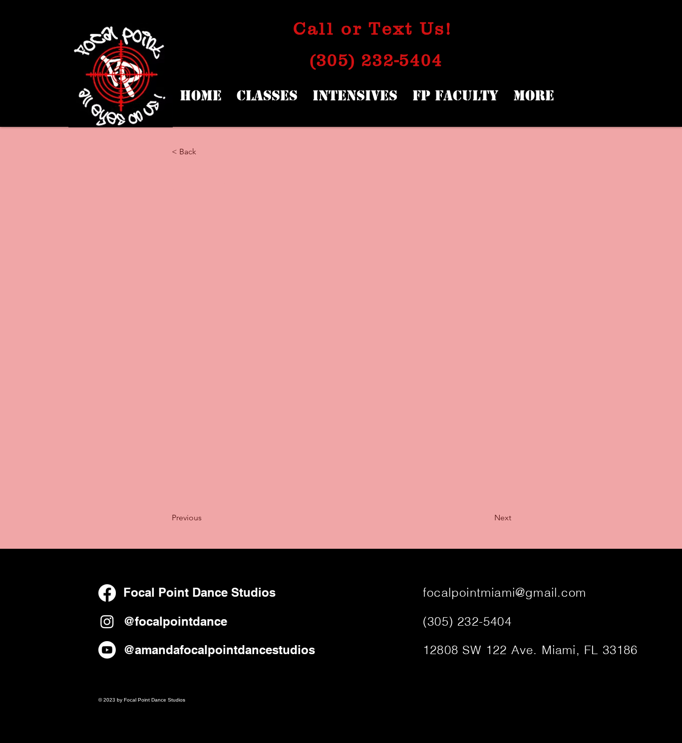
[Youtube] (107, 650)
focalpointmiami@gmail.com (504, 592)
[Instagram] (107, 621)
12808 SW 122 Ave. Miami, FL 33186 (530, 650)
